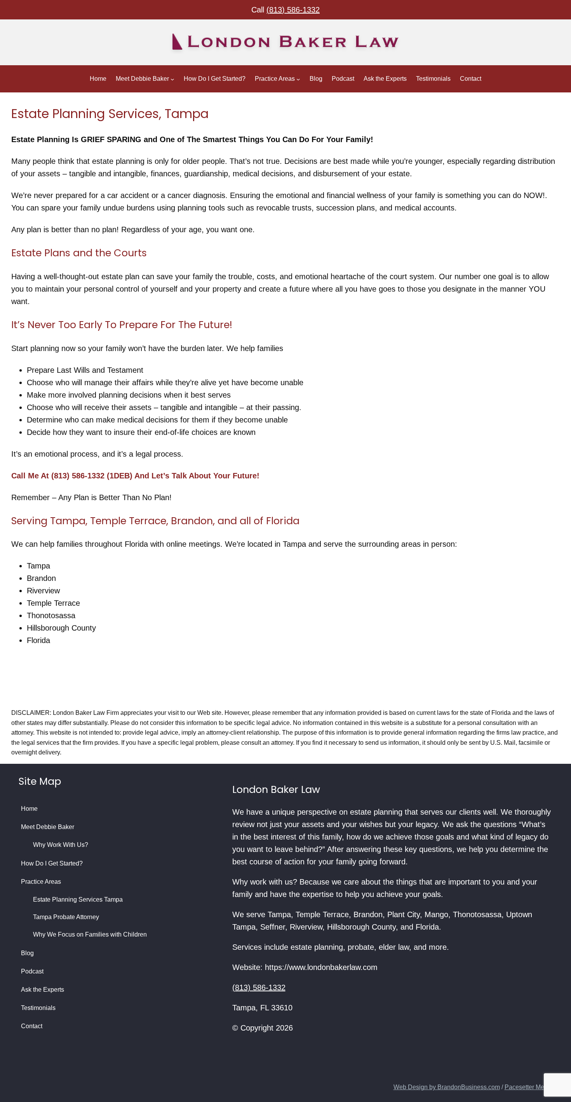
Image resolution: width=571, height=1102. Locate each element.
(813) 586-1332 (293, 9)
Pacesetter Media (529, 1087)
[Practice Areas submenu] (298, 79)
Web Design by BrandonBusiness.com (446, 1087)
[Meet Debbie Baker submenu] (172, 79)
